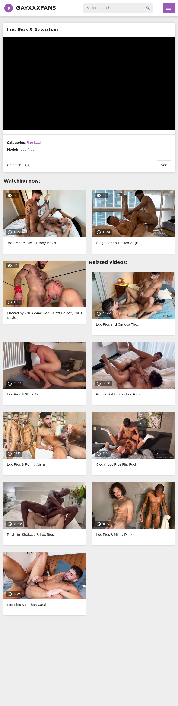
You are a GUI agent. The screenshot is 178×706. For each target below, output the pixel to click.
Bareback (34, 142)
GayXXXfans (36, 8)
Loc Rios (27, 149)
